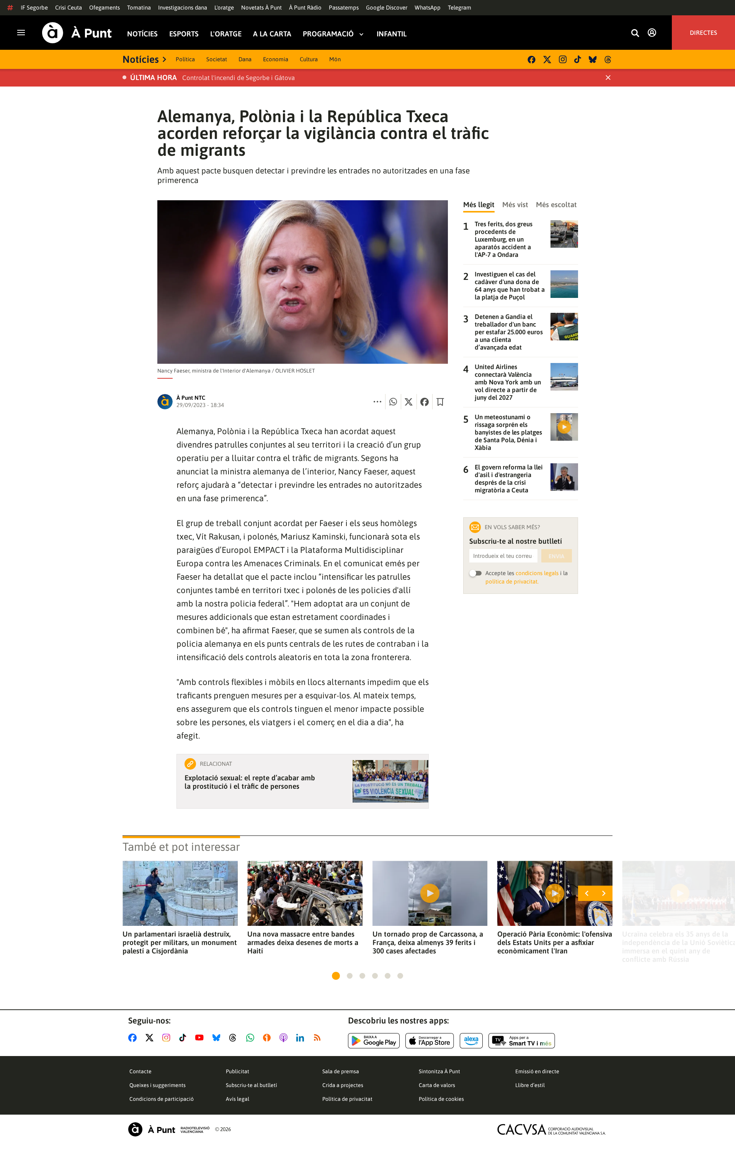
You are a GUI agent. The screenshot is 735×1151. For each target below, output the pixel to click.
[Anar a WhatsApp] (251, 1037)
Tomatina (139, 7)
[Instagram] (563, 59)
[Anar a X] (151, 1037)
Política (185, 59)
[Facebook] (532, 60)
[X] (547, 59)
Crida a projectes (342, 1085)
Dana (245, 59)
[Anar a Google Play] (374, 1040)
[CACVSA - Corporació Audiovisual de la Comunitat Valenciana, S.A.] (552, 1129)
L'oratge (224, 7)
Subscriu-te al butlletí (251, 1085)
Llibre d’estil (530, 1085)
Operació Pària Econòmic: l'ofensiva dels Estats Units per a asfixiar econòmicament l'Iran (554, 942)
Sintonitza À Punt (439, 1071)
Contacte (140, 1071)
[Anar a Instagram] (167, 1037)
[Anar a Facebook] (134, 1037)
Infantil (392, 34)
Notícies (142, 34)
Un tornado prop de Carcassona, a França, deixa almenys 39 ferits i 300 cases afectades (427, 942)
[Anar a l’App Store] (429, 1040)
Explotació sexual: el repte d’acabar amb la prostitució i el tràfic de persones (250, 781)
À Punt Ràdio (305, 7)
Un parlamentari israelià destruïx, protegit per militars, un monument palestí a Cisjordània (179, 942)
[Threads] (608, 59)
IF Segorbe (34, 7)
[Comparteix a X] (408, 401)
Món (335, 59)
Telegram (459, 7)
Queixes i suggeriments (157, 1085)
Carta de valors (437, 1085)
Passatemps (344, 7)
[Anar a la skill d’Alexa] (471, 1040)
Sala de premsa (340, 1071)
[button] (336, 976)
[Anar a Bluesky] (218, 1037)
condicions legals (537, 573)
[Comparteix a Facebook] (424, 401)
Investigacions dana (182, 7)
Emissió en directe (537, 1071)
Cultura (309, 59)
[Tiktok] (577, 59)
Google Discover (386, 7)
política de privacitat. (512, 581)
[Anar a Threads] (234, 1037)
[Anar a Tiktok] (184, 1037)
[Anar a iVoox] (268, 1037)
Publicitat (237, 1071)
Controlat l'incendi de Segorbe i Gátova (238, 78)
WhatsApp (428, 7)
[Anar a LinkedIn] (301, 1037)
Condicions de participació (161, 1099)
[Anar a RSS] (319, 1037)
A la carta (272, 34)
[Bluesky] (593, 59)
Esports (184, 34)
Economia (275, 59)
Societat (216, 59)
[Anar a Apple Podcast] (285, 1037)
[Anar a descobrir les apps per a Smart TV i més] (521, 1040)
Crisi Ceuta (68, 7)
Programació (328, 34)
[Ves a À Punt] (77, 32)
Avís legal (237, 1099)
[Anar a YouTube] (201, 1037)
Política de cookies (441, 1099)
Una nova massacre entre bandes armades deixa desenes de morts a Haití (302, 942)
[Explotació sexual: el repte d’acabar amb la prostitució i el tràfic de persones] (390, 781)
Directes (703, 32)
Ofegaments (104, 7)
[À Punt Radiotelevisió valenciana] (168, 1129)
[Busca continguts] (635, 33)
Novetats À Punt (261, 7)
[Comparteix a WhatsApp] (393, 401)
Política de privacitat (347, 1099)
